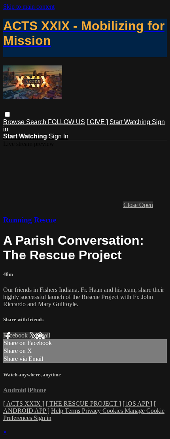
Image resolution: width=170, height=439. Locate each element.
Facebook (16, 335)
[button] (7, 114)
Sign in (42, 417)
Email (43, 335)
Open (146, 204)
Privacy (92, 410)
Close (131, 204)
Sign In (58, 136)
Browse (14, 122)
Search (37, 122)
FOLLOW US (66, 122)
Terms (73, 410)
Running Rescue (29, 220)
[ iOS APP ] (137, 403)
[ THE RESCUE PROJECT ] (83, 403)
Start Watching (131, 122)
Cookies (113, 410)
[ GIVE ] (97, 122)
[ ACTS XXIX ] (23, 403)
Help (58, 410)
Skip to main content (29, 6)
